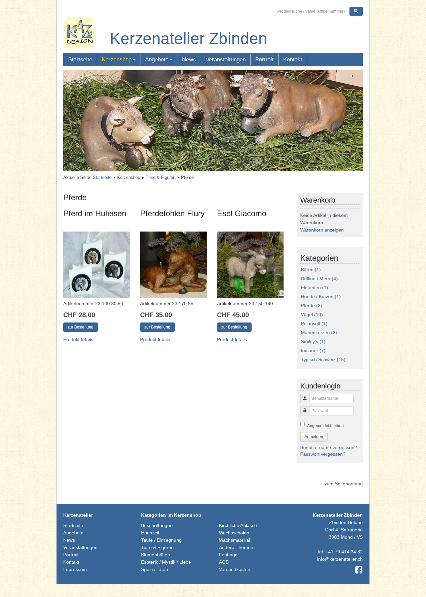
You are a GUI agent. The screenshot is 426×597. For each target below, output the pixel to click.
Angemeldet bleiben (325, 425)
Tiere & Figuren (160, 177)
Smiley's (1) (313, 341)
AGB (224, 562)
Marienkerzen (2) (319, 332)
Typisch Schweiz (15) (323, 359)
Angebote (156, 59)
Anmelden (314, 436)
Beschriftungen (157, 525)
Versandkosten (234, 569)
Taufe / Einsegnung (161, 540)
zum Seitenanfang (343, 483)
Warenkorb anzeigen (322, 230)
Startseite (80, 59)
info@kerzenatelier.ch (340, 559)
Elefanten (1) (314, 287)
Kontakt (292, 59)
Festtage (228, 554)
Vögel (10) (312, 314)
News (189, 59)
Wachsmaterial (234, 540)
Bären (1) (311, 269)
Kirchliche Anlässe (238, 525)
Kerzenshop (116, 59)
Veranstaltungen (226, 59)
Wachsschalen (234, 532)
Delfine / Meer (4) (319, 278)
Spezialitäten (154, 569)
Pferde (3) (311, 305)
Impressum (75, 569)
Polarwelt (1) (314, 323)
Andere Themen (236, 547)
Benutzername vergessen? (328, 447)
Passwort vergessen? (322, 454)
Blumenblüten (155, 554)
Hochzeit (150, 532)
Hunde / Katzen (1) (321, 296)
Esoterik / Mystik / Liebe (166, 562)
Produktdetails (78, 339)
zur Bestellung (81, 327)
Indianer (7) (313, 350)
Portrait (264, 59)
